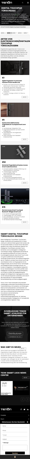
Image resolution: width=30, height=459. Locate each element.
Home (2, 27)
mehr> (25, 97)
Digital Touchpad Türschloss (18, 27)
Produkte (7, 27)
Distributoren (15, 333)
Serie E (9, 33)
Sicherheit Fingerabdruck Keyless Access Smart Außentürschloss (15, 166)
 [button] (23, 399)
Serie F (15, 33)
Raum (2, 419)
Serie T (26, 33)
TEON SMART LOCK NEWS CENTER (13, 374)
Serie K (20, 33)
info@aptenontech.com (21, 326)
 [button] (28, 399)
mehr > (23, 348)
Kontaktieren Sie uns (15, 337)
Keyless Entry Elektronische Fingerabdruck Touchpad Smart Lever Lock (14, 124)
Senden (15, 453)
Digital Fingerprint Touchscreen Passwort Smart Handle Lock (12, 81)
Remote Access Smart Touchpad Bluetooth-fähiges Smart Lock (12, 211)
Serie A (4, 33)
